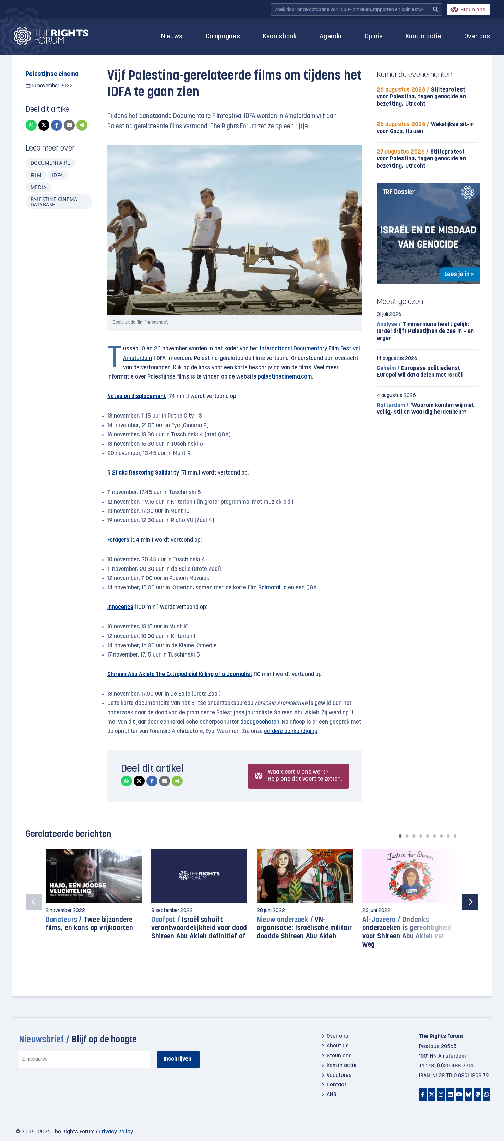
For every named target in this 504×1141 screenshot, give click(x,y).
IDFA (57, 175)
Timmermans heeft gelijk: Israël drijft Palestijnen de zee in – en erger (425, 331)
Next (470, 902)
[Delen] (81, 125)
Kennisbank (280, 37)
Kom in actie (423, 37)
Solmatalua (272, 588)
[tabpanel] (94, 894)
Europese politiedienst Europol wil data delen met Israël (420, 371)
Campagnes (223, 37)
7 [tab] (441, 835)
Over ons (477, 37)
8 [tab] (448, 835)
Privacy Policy (116, 1132)
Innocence (120, 607)
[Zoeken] (435, 9)
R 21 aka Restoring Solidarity (143, 473)
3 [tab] (413, 835)
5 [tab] (427, 835)
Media (38, 187)
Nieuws (172, 37)
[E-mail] (69, 125)
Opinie (374, 37)
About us (338, 1046)
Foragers (118, 540)
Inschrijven (177, 1059)
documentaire (50, 162)
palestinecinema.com (285, 377)
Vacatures (339, 1075)
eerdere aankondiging (290, 731)
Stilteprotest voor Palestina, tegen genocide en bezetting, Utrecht (421, 97)
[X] (43, 125)
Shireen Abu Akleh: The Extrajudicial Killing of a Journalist (179, 674)
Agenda (331, 37)
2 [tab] (407, 835)
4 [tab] (420, 835)
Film (36, 175)
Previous (34, 902)
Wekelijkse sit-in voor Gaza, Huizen (425, 128)
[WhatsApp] (31, 125)
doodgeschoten (259, 722)
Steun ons (472, 10)
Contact (336, 1085)
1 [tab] (400, 835)
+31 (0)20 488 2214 (450, 1066)
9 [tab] (455, 835)
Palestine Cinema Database (54, 202)
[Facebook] (56, 125)
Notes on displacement (136, 396)
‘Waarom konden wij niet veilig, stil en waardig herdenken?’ (425, 409)
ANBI (332, 1094)
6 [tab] (434, 835)
